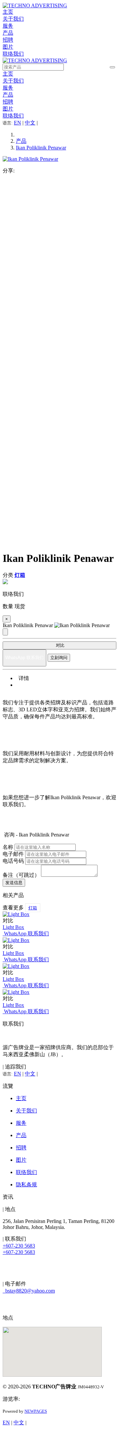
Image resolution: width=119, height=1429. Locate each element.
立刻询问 (58, 657)
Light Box (13, 927)
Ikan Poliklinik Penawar (41, 147)
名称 (8, 847)
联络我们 (13, 54)
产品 (8, 33)
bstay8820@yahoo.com (29, 1291)
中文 (30, 122)
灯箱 (32, 907)
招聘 (8, 40)
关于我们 (13, 19)
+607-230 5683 (19, 1246)
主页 (8, 12)
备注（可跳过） (21, 875)
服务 (8, 26)
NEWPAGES (35, 1411)
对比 (59, 645)
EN (17, 122)
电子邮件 (13, 854)
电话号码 (13, 861)
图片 (8, 47)
